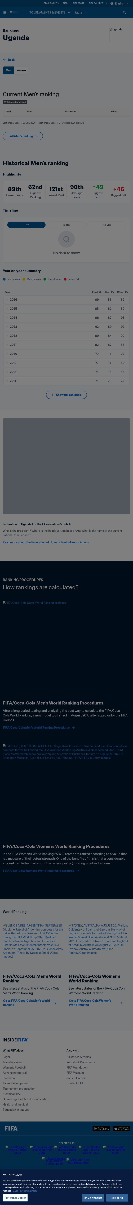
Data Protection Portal (25, 1190)
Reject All (117, 1197)
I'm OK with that (93, 1197)
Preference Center (15, 1197)
